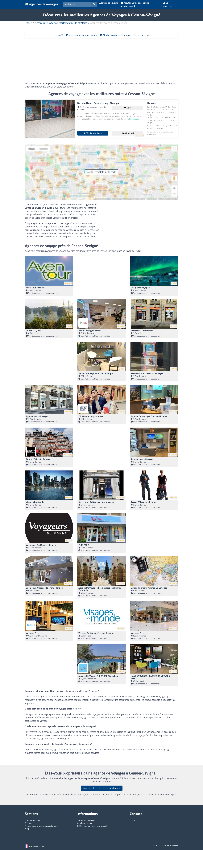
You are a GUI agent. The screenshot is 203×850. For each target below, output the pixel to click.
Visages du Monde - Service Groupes (96, 633)
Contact (133, 820)
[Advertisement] (101, 61)
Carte (128, 108)
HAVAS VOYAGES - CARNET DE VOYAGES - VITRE (151, 677)
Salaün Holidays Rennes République (95, 373)
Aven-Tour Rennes (35, 288)
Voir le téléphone (94, 133)
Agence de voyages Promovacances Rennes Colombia (99, 589)
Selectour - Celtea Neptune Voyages (96, 502)
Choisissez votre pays (38, 846)
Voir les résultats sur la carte (101, 172)
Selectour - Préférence (142, 330)
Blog (27, 828)
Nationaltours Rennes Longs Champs (98, 103)
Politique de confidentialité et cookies (93, 826)
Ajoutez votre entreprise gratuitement (135, 4)
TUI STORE (83, 545)
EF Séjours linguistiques (90, 416)
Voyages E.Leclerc (35, 633)
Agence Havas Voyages (37, 416)
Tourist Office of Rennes (38, 459)
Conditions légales (85, 823)
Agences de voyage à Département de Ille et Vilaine (61, 23)
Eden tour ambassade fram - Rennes (44, 588)
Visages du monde (35, 502)
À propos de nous (32, 820)
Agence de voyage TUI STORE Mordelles (98, 676)
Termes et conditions (86, 820)
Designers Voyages (140, 288)
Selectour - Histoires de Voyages (147, 373)
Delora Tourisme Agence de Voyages (149, 588)
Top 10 (60, 35)
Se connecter (167, 4)
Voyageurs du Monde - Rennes (41, 545)
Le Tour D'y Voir (34, 330)
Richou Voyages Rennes (90, 330)
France (28, 23)
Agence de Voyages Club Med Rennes (149, 416)
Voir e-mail (129, 133)
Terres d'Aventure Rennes (143, 502)
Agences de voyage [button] (108, 3)
